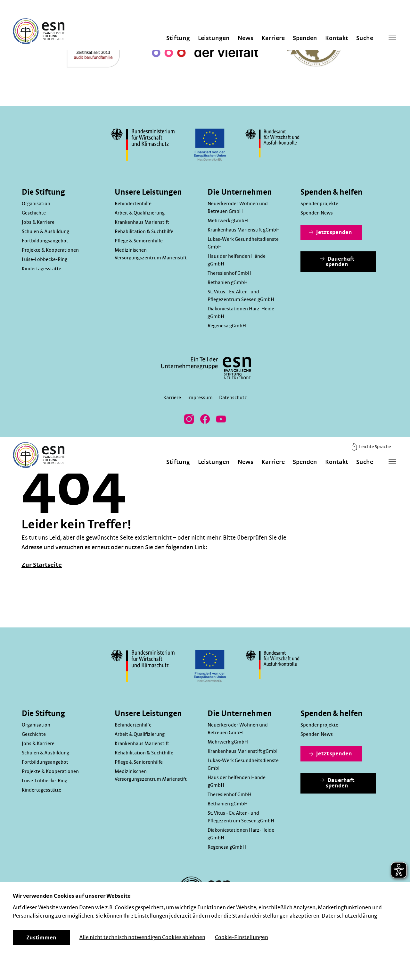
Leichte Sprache (374, 446)
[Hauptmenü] (392, 37)
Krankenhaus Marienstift (142, 222)
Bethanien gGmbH (228, 282)
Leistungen (214, 38)
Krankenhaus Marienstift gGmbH (244, 229)
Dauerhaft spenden (340, 262)
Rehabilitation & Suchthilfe (144, 231)
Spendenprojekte (319, 203)
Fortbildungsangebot (45, 240)
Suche (364, 38)
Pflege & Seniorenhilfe (139, 240)
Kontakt (336, 38)
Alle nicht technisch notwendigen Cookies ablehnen (142, 937)
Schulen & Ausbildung (45, 231)
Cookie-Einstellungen (241, 937)
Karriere (273, 38)
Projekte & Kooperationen (50, 250)
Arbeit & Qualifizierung (140, 212)
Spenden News (316, 212)
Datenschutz (233, 397)
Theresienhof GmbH (229, 273)
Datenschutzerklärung (349, 916)
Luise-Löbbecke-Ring (44, 259)
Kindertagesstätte (41, 268)
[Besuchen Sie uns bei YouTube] (221, 419)
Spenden (305, 38)
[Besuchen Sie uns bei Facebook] (205, 419)
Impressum (200, 397)
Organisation (36, 203)
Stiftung (178, 38)
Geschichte (34, 212)
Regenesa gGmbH (227, 325)
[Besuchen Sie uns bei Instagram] (189, 419)
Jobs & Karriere (38, 222)
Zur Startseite (41, 565)
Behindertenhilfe (133, 203)
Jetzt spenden (333, 232)
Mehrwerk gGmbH (228, 220)
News (245, 38)
